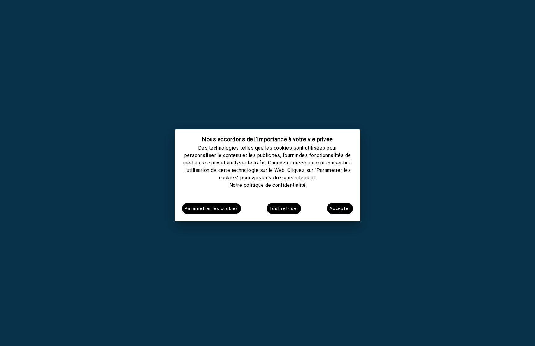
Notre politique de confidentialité (267, 185)
